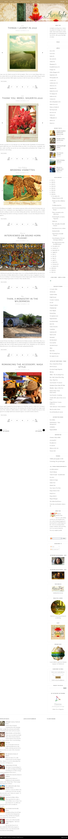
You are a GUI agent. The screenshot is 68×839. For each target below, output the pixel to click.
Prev (2, 53)
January (54, 266)
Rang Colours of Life (55, 490)
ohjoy (51, 348)
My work (52, 59)
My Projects (52, 109)
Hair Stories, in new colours (58, 228)
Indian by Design (54, 480)
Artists (51, 61)
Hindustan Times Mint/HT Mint (57, 385)
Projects (16, 1)
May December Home (55, 409)
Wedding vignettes (22, 170)
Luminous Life (53, 332)
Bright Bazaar (53, 297)
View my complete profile (56, 530)
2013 (52, 188)
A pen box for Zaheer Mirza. (12, 797)
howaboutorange (54, 321)
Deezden (52, 477)
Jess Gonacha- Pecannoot (56, 382)
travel (51, 53)
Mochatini (52, 337)
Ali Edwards (52, 291)
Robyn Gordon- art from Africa (13, 733)
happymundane (53, 318)
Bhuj (22, 296)
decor (51, 51)
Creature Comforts (54, 300)
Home (1, 1)
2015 (52, 184)
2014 (52, 186)
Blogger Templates (3, 837)
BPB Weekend (53, 366)
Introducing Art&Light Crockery (61, 146)
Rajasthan (52, 88)
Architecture (53, 83)
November (55, 246)
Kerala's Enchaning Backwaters (60, 161)
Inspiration (52, 75)
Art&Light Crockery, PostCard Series (60, 139)
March (54, 262)
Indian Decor (53, 91)
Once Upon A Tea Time (55, 488)
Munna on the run (54, 448)
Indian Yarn (52, 482)
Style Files (52, 350)
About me (22, 233)
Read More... (4, 81)
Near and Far (53, 342)
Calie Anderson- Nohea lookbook (57, 406)
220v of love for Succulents (59, 153)
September (55, 250)
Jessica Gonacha (54, 326)
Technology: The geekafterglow (57, 461)
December (55, 196)
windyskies (52, 427)
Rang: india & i (53, 496)
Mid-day (52, 372)
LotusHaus (52, 329)
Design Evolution (54, 305)
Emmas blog (53, 313)
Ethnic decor (53, 104)
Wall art (51, 115)
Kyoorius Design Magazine (56, 369)
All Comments (54, 549)
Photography (53, 77)
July (53, 254)
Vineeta (59, 513)
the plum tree (53, 443)
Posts (52, 546)
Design (51, 69)
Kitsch (51, 123)
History (51, 120)
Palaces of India (53, 107)
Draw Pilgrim (53, 310)
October (54, 248)
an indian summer (54, 469)
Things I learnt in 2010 (22, 28)
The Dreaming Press (55, 353)
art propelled (53, 440)
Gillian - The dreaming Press (56, 374)
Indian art (52, 96)
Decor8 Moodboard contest (56, 412)
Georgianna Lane (54, 316)
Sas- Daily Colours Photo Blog (57, 377)
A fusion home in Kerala (11, 765)
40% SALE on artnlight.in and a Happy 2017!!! (59, 169)
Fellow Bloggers (53, 72)
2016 (52, 182)
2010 (22, 25)
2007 (52, 272)
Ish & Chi (52, 324)
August (54, 252)
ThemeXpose (13, 837)
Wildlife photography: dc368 (56, 458)
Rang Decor (52, 493)
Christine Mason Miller (55, 437)
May (53, 258)
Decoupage (52, 93)
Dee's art (8, 742)
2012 (52, 190)
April (53, 260)
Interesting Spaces (54, 101)
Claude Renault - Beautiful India (57, 474)
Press (38, 1)
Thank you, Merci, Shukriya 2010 (22, 98)
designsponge (53, 308)
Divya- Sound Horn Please (56, 364)
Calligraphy (52, 117)
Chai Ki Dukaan (53, 472)
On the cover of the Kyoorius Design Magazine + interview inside (12, 821)
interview (52, 112)
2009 (52, 268)
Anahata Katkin (53, 294)
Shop (11, 1)
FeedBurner (61, 680)
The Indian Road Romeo (55, 501)
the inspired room (54, 356)
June (53, 256)
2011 (52, 192)
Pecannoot (52, 445)
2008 (52, 270)
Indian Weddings (22, 167)
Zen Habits (52, 419)
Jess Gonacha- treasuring (56, 395)
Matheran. (54, 221)
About (6, 1)
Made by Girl (53, 334)
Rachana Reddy (56, 231)
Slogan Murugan (54, 498)
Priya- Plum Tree (54, 380)
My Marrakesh (53, 340)
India (51, 56)
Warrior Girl (53, 451)
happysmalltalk (53, 429)
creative (52, 80)
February (54, 264)
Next (42, 53)
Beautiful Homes (25, 1)
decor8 (51, 302)
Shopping (52, 64)
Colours (51, 99)
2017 (52, 180)
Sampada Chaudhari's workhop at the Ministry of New (61, 132)
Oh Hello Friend (53, 345)
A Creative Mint (53, 289)
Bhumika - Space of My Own (56, 388)
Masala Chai (52, 485)
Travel (33, 1)
